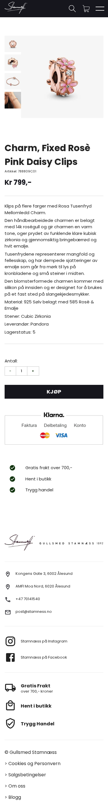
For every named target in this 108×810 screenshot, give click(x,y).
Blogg (14, 797)
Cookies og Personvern (34, 763)
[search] (72, 9)
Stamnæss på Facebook (44, 657)
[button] (86, 9)
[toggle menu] (100, 8)
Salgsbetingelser (27, 774)
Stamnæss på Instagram (44, 641)
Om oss (16, 786)
